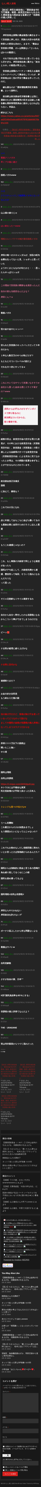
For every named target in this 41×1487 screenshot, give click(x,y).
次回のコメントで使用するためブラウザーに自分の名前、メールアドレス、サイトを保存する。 (20, 1448)
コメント (6, 1391)
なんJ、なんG (6, 21)
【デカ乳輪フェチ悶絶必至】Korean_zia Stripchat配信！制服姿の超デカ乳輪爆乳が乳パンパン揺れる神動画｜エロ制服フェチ (20, 1232)
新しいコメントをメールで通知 (16, 1467)
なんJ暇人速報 (9, 3)
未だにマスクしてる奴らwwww (15, 1319)
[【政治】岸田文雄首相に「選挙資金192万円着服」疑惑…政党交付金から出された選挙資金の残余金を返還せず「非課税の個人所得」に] (10, 1078)
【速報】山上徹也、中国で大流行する (18, 1208)
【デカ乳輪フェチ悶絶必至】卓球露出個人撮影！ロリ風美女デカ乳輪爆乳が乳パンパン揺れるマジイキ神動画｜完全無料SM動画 (20, 1239)
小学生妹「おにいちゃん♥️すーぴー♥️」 (18, 1369)
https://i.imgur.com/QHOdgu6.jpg (17, 784)
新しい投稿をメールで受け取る (16, 1470)
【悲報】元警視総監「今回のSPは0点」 (19, 1186)
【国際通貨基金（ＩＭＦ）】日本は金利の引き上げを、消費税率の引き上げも (20, 1278)
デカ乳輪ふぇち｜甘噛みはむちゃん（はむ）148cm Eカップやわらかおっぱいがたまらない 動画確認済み (20, 1225)
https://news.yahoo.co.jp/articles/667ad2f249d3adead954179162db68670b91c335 (20, 119)
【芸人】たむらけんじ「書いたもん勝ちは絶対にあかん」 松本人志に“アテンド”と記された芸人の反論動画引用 (20, 1151)
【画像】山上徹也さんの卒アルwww (17, 1202)
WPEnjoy (36, 1483)
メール (6, 1427)
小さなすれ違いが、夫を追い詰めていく (18, 1220)
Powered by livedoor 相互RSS (16, 1260)
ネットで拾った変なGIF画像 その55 (17, 1162)
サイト (5, 1437)
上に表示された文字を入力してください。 (18, 1459)
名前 (5, 1417)
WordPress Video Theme (23, 1483)
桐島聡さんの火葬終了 (12, 1158)
